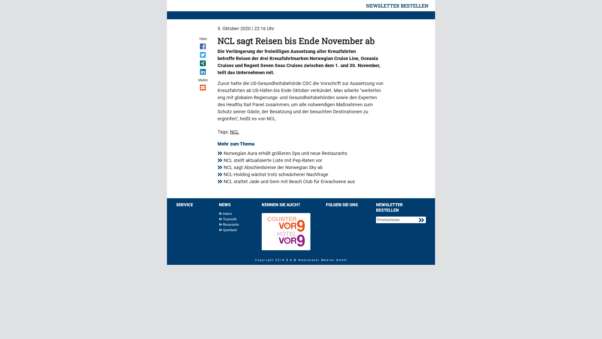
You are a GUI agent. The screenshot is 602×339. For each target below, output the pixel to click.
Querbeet (229, 230)
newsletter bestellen (397, 6)
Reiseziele (230, 224)
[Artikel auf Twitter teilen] (203, 56)
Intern (227, 214)
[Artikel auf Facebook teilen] (203, 47)
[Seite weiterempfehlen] (203, 88)
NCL (234, 132)
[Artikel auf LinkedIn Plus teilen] (203, 73)
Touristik (229, 219)
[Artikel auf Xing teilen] (203, 64)
